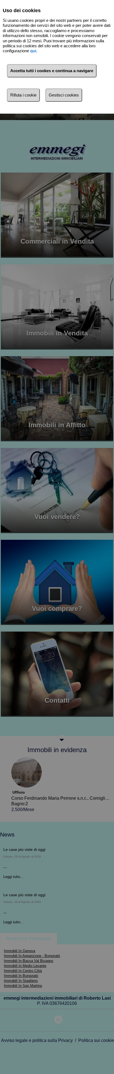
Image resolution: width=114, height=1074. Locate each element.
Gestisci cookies (64, 95)
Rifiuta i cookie (23, 95)
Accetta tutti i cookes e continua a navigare (51, 70)
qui (33, 50)
